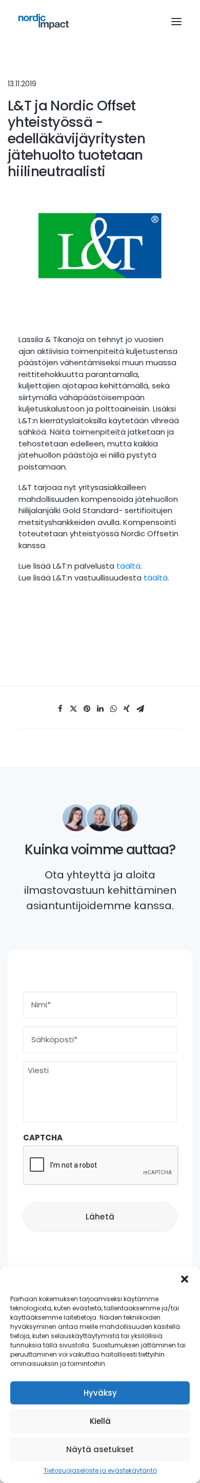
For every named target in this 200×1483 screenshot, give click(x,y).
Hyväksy (100, 1392)
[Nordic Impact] (43, 21)
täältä (128, 565)
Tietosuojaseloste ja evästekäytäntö (100, 1470)
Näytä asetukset (100, 1449)
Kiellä (100, 1421)
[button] (184, 1279)
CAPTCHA (43, 1138)
